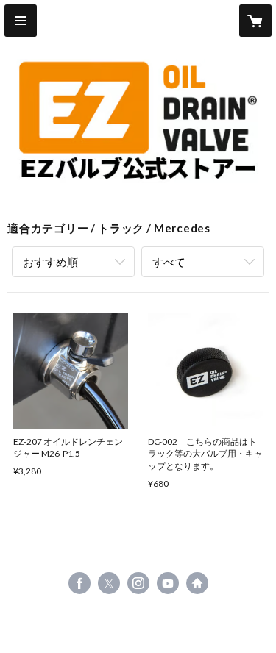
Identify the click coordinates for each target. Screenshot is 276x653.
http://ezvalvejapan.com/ (197, 583)
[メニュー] (20, 20)
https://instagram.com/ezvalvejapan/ (138, 583)
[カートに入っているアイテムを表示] (255, 20)
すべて (168, 261)
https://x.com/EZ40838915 (109, 583)
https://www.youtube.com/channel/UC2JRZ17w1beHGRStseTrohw (168, 583)
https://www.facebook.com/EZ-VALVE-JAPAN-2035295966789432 (79, 583)
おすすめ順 (50, 261)
